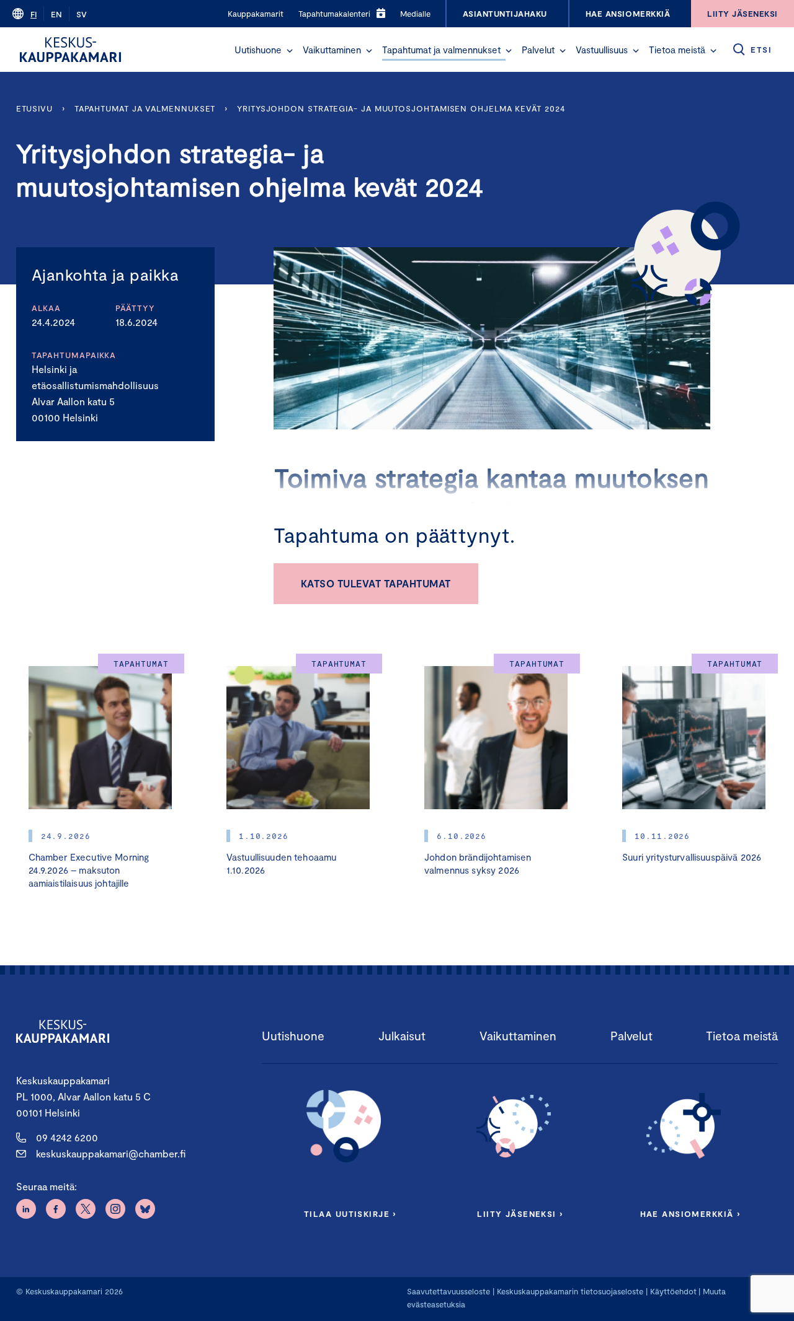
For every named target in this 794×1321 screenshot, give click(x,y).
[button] (289, 51)
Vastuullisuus (602, 49)
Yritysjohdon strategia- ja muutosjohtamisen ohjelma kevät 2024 (400, 108)
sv (81, 14)
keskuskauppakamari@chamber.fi (110, 1153)
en (56, 14)
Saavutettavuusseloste (448, 1291)
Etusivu (34, 108)
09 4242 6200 (67, 1137)
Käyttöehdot (673, 1291)
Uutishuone (258, 49)
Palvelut (538, 49)
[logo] (70, 49)
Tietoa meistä (677, 49)
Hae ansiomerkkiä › (690, 1214)
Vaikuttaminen (332, 49)
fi (33, 14)
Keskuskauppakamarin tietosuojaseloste (568, 1291)
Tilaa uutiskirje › (350, 1214)
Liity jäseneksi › (520, 1214)
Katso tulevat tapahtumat (376, 583)
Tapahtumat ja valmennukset (441, 49)
